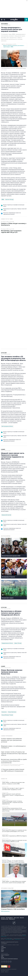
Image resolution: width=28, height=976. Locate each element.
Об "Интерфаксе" (9, 917)
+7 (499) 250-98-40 (8, 939)
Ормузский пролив (6, 515)
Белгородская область (7, 426)
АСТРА (2, 951)
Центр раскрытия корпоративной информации (9, 958)
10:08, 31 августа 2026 (5, 608)
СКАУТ (2, 948)
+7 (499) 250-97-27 (17, 939)
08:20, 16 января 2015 (5, 25)
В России (4, 240)
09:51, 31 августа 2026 (5, 450)
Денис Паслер (13, 289)
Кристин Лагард (9, 199)
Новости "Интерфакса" (5, 954)
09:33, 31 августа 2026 (6, 667)
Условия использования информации (8, 969)
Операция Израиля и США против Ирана (13, 909)
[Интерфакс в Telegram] (4, 962)
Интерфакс (14, 19)
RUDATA (2, 957)
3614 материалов (5, 911)
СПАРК (2, 946)
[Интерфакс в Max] (11, 962)
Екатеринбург (5, 289)
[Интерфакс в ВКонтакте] (6, 962)
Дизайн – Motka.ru (4, 971)
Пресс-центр (16, 917)
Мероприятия (12, 919)
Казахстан (4, 712)
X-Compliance (3, 947)
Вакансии (22, 917)
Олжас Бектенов (12, 712)
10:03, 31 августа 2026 (5, 354)
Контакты (3, 917)
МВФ (3, 199)
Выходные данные (5, 970)
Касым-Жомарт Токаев (7, 715)
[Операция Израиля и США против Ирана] (14, 907)
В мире (3, 449)
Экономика (4, 24)
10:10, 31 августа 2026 (5, 241)
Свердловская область (7, 643)
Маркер (2, 950)
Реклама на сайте (4, 919)
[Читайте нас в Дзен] (2, 962)
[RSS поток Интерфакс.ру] (8, 962)
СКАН (2, 956)
